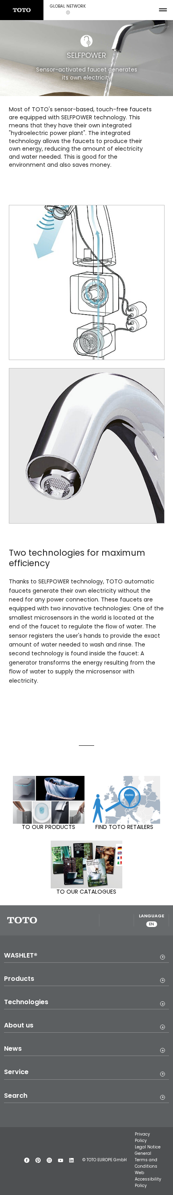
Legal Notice (148, 1147)
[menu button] (163, 10)
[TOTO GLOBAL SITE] (21, 10)
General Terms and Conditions (146, 1159)
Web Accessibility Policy (148, 1179)
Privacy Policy (142, 1137)
